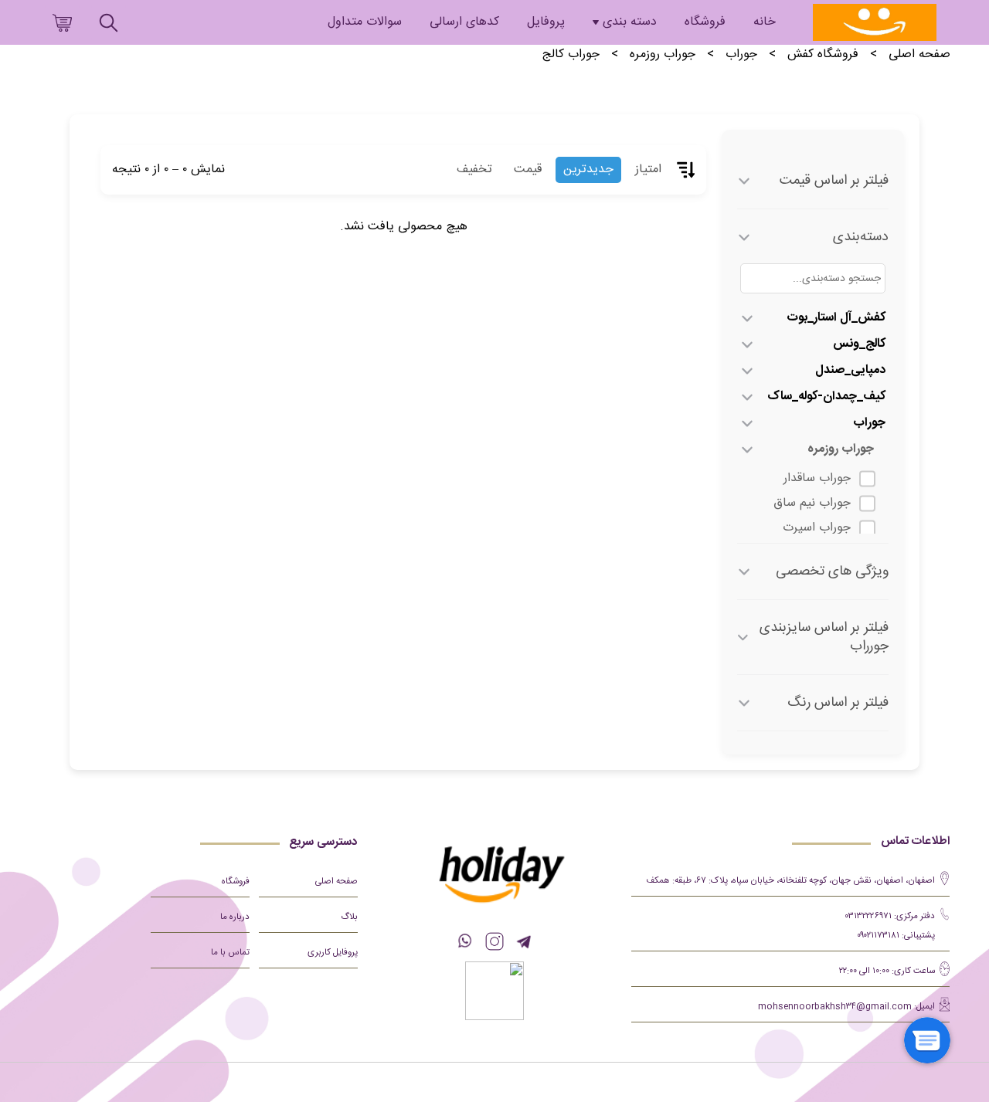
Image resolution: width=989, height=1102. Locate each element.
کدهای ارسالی (464, 22)
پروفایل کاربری (333, 952)
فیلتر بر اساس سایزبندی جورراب (824, 637)
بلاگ (349, 917)
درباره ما (235, 917)
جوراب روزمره (662, 55)
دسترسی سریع (323, 842)
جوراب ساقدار (817, 478)
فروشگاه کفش (822, 55)
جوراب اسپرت (817, 527)
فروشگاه (705, 22)
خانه (764, 22)
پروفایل (546, 22)
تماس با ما (230, 952)
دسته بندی (630, 22)
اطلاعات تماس (915, 841)
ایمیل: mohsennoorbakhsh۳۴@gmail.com (846, 1006)
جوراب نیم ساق (812, 503)
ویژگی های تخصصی (832, 571)
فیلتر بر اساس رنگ (838, 702)
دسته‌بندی (861, 237)
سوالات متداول (365, 22)
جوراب (741, 55)
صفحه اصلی (919, 55)
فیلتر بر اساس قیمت (834, 180)
